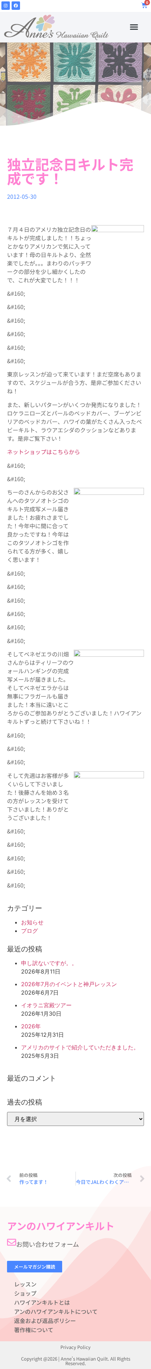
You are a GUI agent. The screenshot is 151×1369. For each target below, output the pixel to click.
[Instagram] (5, 5)
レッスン (25, 1284)
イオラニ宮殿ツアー (46, 1005)
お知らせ (32, 922)
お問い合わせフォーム (47, 1244)
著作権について (33, 1329)
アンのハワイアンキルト (60, 1226)
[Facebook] (16, 5)
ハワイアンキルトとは (42, 1302)
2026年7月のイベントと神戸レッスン (69, 984)
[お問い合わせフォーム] (11, 1242)
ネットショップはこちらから (43, 451)
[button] (134, 27)
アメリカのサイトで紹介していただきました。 (80, 1047)
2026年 (31, 1026)
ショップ (25, 1293)
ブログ (29, 930)
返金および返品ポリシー (45, 1320)
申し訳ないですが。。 (49, 963)
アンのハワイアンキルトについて (56, 1311)
